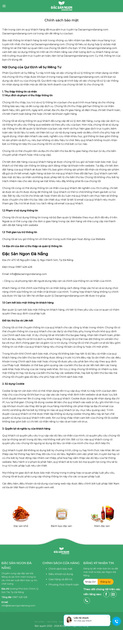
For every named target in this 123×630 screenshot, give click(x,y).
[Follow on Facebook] (106, 594)
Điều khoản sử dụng (61, 574)
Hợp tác (63, 622)
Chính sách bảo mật (60, 568)
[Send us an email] (113, 594)
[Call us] (87, 600)
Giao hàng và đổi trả (60, 579)
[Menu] (4, 6)
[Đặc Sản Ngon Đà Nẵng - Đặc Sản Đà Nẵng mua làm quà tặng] (61, 6)
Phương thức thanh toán (64, 584)
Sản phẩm (39, 622)
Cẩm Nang (52, 622)
